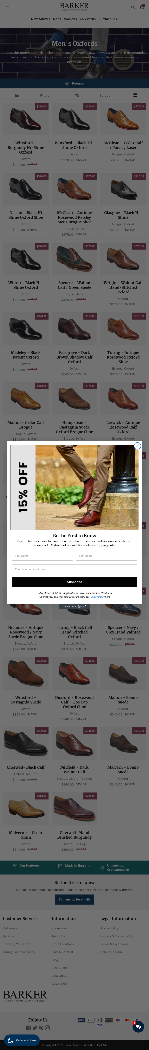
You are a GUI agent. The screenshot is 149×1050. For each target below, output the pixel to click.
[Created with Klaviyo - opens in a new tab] (74, 606)
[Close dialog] (137, 445)
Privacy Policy (97, 596)
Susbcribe (74, 582)
